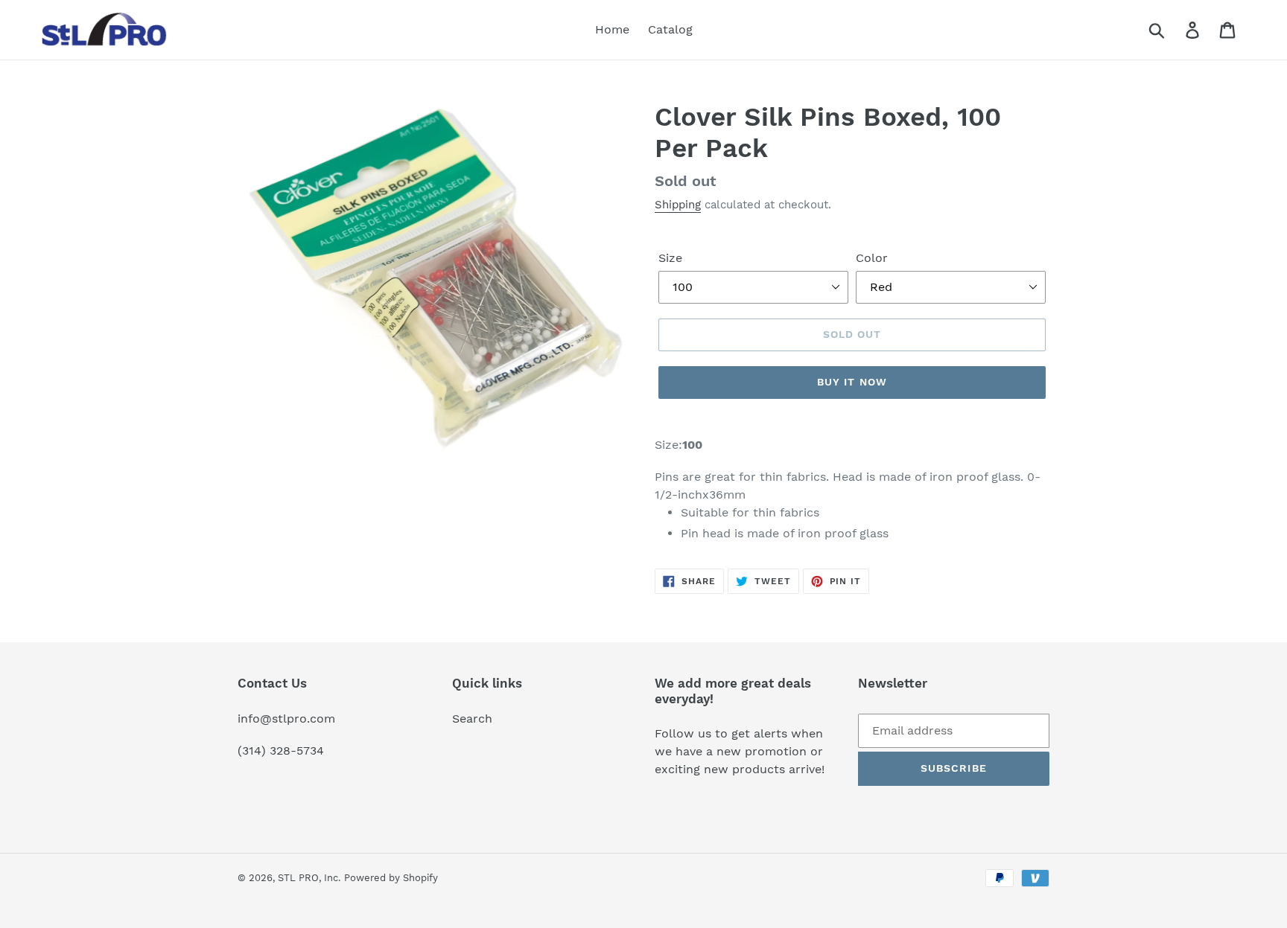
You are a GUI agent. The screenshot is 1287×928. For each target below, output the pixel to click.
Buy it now (852, 382)
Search (472, 718)
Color (872, 258)
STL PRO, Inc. (309, 877)
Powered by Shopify (391, 877)
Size (670, 258)
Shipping (678, 204)
